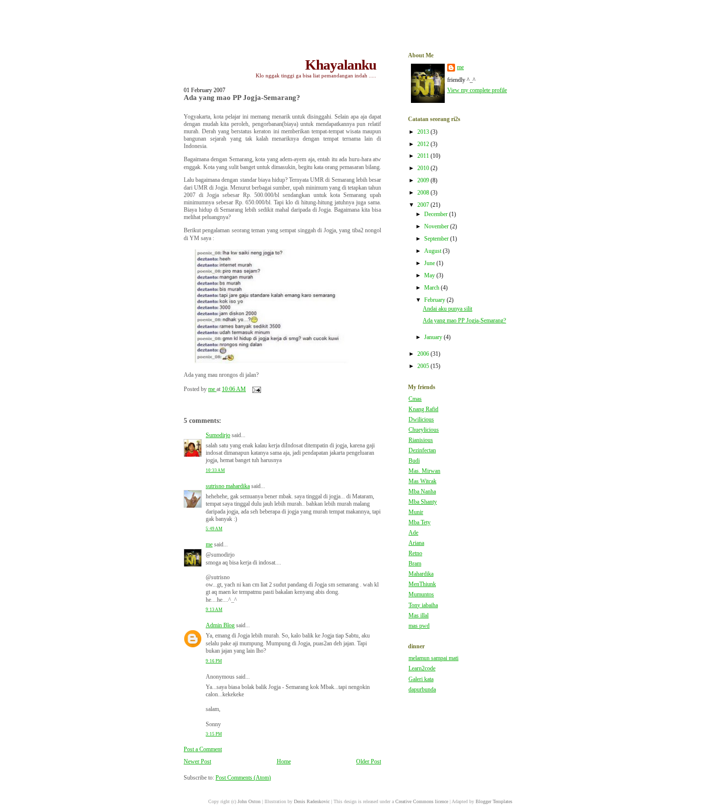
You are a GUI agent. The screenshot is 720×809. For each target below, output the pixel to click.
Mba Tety (419, 522)
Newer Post (197, 762)
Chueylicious (423, 430)
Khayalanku (340, 65)
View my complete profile (477, 90)
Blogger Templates (494, 801)
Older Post (368, 762)
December (436, 214)
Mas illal (418, 616)
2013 (424, 132)
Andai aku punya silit (447, 309)
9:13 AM (214, 609)
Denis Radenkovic (312, 801)
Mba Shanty (422, 502)
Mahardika (420, 574)
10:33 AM (215, 470)
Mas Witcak (422, 481)
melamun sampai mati (433, 658)
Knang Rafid (423, 409)
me (209, 544)
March (432, 288)
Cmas (415, 399)
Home (284, 762)
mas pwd (419, 626)
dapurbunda (422, 689)
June (430, 263)
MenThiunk (422, 584)
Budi (414, 461)
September (437, 239)
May (430, 275)
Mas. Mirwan (424, 471)
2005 (424, 366)
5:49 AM (214, 528)
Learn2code (421, 668)
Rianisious (420, 440)
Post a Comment (203, 749)
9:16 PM (214, 661)
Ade (413, 533)
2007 (424, 205)
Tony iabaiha (423, 605)
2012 (424, 144)
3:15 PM (214, 734)
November (437, 226)
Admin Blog (220, 625)
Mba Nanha (422, 492)
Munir (415, 512)
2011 (424, 156)
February (435, 300)
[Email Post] (255, 389)
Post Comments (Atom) (243, 778)
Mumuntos (421, 594)
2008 (424, 193)
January (434, 337)
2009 (424, 180)
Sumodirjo (218, 435)
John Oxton (249, 801)
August (433, 251)
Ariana (416, 543)
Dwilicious (421, 420)
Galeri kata (420, 679)
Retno (415, 553)
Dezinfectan (422, 450)
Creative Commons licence (421, 801)
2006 (424, 354)
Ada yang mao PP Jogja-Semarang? (464, 321)
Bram (414, 564)
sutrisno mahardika (228, 486)
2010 (424, 168)
